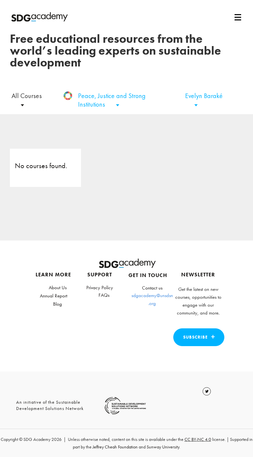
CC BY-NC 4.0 (197, 439)
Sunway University (163, 447)
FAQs (103, 295)
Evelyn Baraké (204, 95)
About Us (58, 287)
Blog (57, 304)
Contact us (152, 288)
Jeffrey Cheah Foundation (115, 447)
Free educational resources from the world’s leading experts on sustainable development (115, 50)
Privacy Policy (99, 287)
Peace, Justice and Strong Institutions (112, 100)
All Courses (27, 95)
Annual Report (53, 295)
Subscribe (195, 337)
